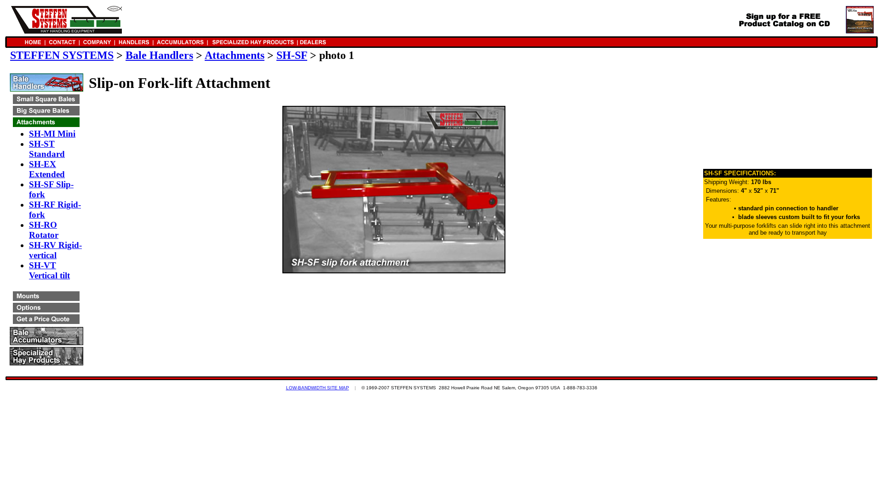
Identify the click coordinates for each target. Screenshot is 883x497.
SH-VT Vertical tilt (49, 270)
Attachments (234, 55)
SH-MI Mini (52, 134)
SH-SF (291, 55)
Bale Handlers (159, 55)
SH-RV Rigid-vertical (55, 250)
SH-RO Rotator (43, 230)
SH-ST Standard (47, 149)
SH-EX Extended (47, 169)
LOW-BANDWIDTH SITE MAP (317, 387)
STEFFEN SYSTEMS (62, 55)
